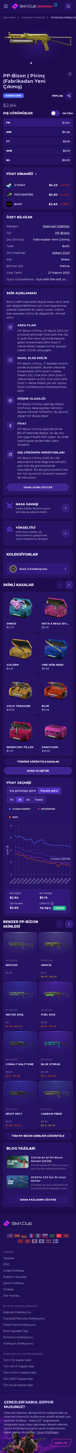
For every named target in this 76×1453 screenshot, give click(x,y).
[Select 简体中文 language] (20, 1241)
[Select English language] (9, 1235)
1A (19, 799)
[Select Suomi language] (55, 1241)
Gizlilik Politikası (13, 1270)
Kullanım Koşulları (15, 1277)
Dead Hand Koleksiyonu (19, 1324)
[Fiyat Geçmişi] (36, 174)
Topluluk (8, 1258)
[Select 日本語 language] (34, 1241)
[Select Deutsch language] (23, 1235)
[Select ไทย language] (48, 1241)
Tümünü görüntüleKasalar (38, 761)
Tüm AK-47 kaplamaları (18, 1366)
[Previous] (60, 585)
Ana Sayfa (9, 17)
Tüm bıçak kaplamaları (18, 1385)
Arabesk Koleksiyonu (17, 1312)
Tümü (38, 799)
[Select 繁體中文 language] (27, 1241)
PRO (6, 1264)
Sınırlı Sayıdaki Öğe (15, 1331)
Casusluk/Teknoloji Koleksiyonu (24, 1318)
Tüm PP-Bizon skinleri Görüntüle (38, 1135)
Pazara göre (49, 790)
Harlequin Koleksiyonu (18, 1343)
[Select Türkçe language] (59, 1235)
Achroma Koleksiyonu (18, 1337)
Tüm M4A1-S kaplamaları (19, 1372)
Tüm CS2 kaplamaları (17, 1360)
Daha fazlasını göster (38, 1199)
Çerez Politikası (13, 1283)
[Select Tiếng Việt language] (66, 1235)
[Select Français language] (30, 1235)
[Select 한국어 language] (41, 1241)
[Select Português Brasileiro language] (52, 1235)
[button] (20, 956)
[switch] (55, 113)
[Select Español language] (16, 1235)
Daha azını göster (38, 487)
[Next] (69, 585)
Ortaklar (8, 1289)
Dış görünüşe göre (23, 790)
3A (28, 799)
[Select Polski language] (45, 1235)
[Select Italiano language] (38, 1235)
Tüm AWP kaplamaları (18, 1379)
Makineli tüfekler (33, 17)
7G (12, 799)
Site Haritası (11, 1295)
